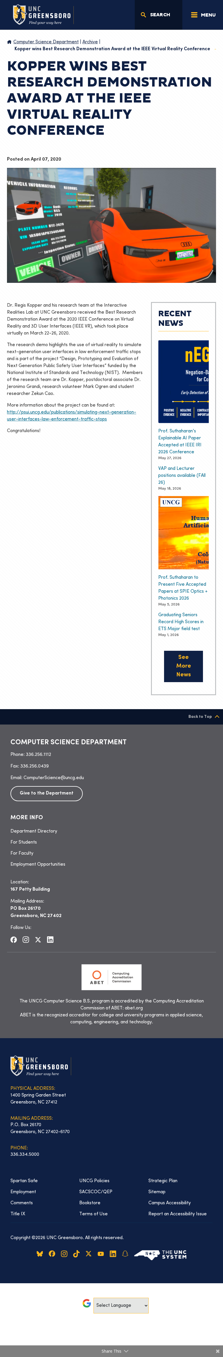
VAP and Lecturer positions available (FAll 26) (182, 475)
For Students (23, 842)
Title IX (17, 1214)
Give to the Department (46, 793)
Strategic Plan (162, 1181)
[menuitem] (111, 831)
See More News (183, 666)
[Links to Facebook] (13, 939)
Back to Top (200, 717)
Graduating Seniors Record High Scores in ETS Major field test (181, 622)
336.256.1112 (38, 754)
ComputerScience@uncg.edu (54, 778)
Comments (21, 1203)
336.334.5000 (24, 1154)
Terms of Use (93, 1214)
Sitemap (157, 1192)
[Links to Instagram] (26, 939)
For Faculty (21, 853)
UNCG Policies (94, 1181)
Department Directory (33, 831)
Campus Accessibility (169, 1203)
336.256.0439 (34, 766)
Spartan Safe (24, 1181)
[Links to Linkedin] (50, 939)
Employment (23, 1192)
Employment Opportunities (37, 864)
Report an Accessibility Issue (177, 1214)
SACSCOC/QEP (95, 1192)
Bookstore (89, 1203)
